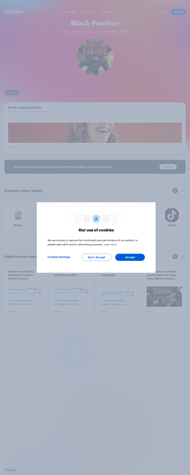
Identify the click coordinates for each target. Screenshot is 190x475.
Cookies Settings (59, 257)
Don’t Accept (96, 257)
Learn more (110, 244)
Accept (130, 257)
